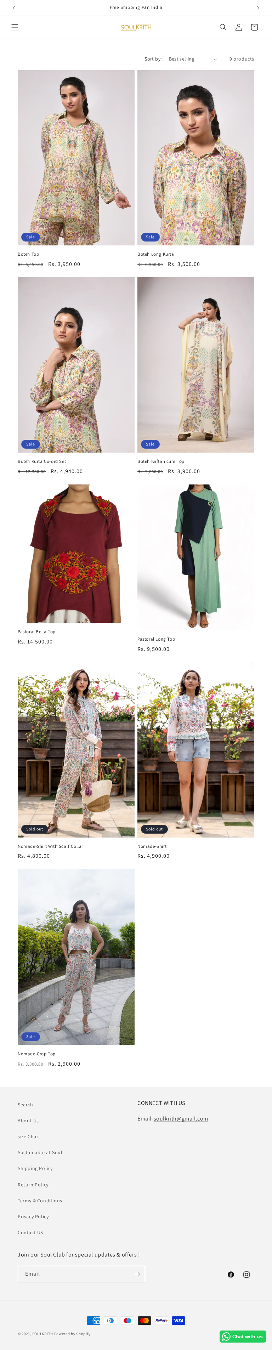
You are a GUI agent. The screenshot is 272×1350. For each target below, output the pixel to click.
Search (25, 1104)
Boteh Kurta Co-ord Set (42, 461)
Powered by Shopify (72, 1333)
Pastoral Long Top (156, 639)
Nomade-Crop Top (37, 1054)
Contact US (30, 1232)
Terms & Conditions (40, 1200)
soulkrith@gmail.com (181, 1118)
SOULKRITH (43, 1333)
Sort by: (153, 59)
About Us (28, 1120)
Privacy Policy (33, 1216)
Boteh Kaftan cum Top (161, 461)
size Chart (29, 1136)
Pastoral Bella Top (37, 632)
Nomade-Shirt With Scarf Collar (50, 846)
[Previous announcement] (14, 8)
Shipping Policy (35, 1168)
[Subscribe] (137, 1274)
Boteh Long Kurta (155, 254)
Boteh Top (28, 254)
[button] (15, 27)
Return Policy (33, 1184)
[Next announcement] (258, 8)
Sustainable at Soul (40, 1152)
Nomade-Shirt (151, 846)
